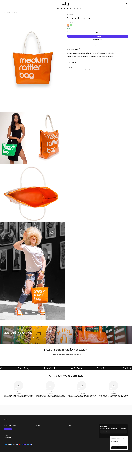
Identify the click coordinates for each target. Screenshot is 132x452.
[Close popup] (127, 437)
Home (4, 12)
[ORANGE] (68, 25)
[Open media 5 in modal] (32, 271)
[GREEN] (71, 25)
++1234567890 (7, 435)
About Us (69, 8)
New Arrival (8, 12)
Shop (52, 8)
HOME (57, 8)
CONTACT (79, 8)
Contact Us (37, 432)
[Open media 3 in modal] (49, 138)
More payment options (97, 39)
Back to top (6, 419)
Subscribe (113, 435)
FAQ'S (36, 427)
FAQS (74, 8)
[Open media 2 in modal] (16, 138)
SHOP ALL (63, 8)
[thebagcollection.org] (66, 3)
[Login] (124, 3)
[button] (5, 3)
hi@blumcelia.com (8, 437)
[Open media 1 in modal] (32, 63)
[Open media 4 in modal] (32, 193)
